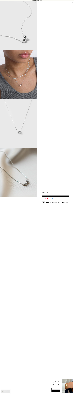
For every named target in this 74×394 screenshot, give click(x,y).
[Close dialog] (72, 380)
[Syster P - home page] (37, 2)
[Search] (66, 2)
